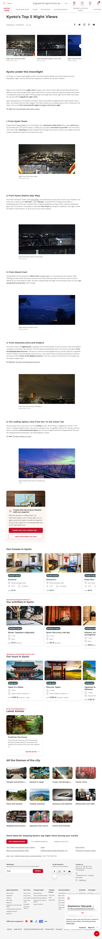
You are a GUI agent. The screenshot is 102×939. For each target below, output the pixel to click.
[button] (6, 46)
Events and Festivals (61, 826)
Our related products (39, 841)
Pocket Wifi (52, 900)
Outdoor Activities (37, 804)
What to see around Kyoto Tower (17, 851)
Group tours (13, 683)
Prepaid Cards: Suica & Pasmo (39, 901)
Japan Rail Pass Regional (40, 898)
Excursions (45, 9)
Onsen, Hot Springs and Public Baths (62, 782)
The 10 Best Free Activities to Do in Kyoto (20, 847)
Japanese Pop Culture (38, 826)
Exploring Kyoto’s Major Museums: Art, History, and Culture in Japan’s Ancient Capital (55, 851)
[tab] (16, 841)
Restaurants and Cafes (85, 804)
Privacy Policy (49, 929)
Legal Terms (18, 929)
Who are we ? (10, 893)
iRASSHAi (9, 913)
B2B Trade (9, 900)
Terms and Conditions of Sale (33, 929)
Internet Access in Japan (80, 9)
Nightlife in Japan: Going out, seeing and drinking (28, 856)
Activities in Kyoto (15, 628)
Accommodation (60, 9)
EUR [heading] (66, 3)
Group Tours (27, 895)
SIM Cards (51, 895)
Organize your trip (61, 841)
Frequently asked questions (14, 909)
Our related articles (17, 841)
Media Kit (9, 902)
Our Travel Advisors (26, 907)
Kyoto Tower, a (22, 125)
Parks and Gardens (14, 804)
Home (8, 856)
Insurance (59, 929)
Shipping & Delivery (11, 911)
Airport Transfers (38, 904)
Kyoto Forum (80, 847)
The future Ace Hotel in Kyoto (86, 851)
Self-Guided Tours (28, 898)
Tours (34, 9)
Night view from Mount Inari (77, 59)
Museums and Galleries (62, 804)
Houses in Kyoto (14, 576)
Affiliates (8, 898)
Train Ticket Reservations (40, 895)
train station (35, 200)
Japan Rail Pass (37, 893)
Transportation (22, 9)
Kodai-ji (32, 356)
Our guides (27, 904)
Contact (9, 929)
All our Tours (27, 893)
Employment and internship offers (14, 905)
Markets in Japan (36, 782)
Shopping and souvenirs (16, 826)
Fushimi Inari (44, 276)
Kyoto (43, 847)
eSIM (50, 897)
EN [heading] (59, 3)
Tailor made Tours (27, 901)
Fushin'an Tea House (17, 737)
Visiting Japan (6, 9)
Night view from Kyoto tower (15, 59)
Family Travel (81, 782)
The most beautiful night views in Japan (26, 109)
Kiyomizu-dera (14, 351)
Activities (97, 9)
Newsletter (9, 895)
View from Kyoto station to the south (49, 59)
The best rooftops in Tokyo (22, 436)
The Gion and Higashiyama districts (28, 362)
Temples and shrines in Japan (16, 782)
